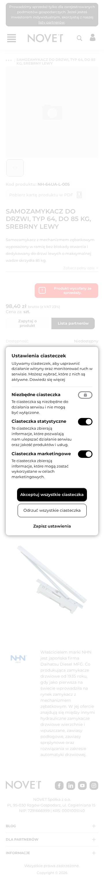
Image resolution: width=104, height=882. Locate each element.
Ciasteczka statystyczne (39, 421)
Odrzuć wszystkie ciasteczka (52, 510)
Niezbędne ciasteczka (36, 394)
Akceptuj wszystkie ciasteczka (52, 494)
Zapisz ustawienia (52, 526)
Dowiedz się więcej (47, 379)
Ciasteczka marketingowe (41, 453)
